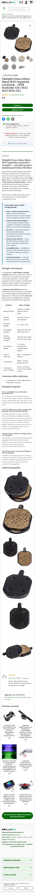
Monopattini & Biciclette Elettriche (12, 115)
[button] (30, 25)
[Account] (26, 2)
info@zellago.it (10, 839)
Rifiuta (26, 888)
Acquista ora (17, 105)
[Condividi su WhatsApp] (8, 119)
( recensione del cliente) (16, 95)
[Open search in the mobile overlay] (18, 9)
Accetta (11, 888)
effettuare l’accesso (13, 697)
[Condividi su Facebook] (3, 119)
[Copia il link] (12, 119)
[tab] (17, 152)
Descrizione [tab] (5, 156)
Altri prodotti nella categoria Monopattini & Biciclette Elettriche (17, 816)
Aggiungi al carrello (17, 110)
